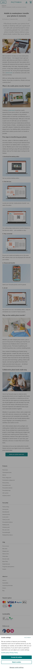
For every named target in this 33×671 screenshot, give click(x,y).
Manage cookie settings (16, 667)
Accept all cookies (16, 657)
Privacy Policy (14, 652)
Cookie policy (5, 652)
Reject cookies (16, 662)
